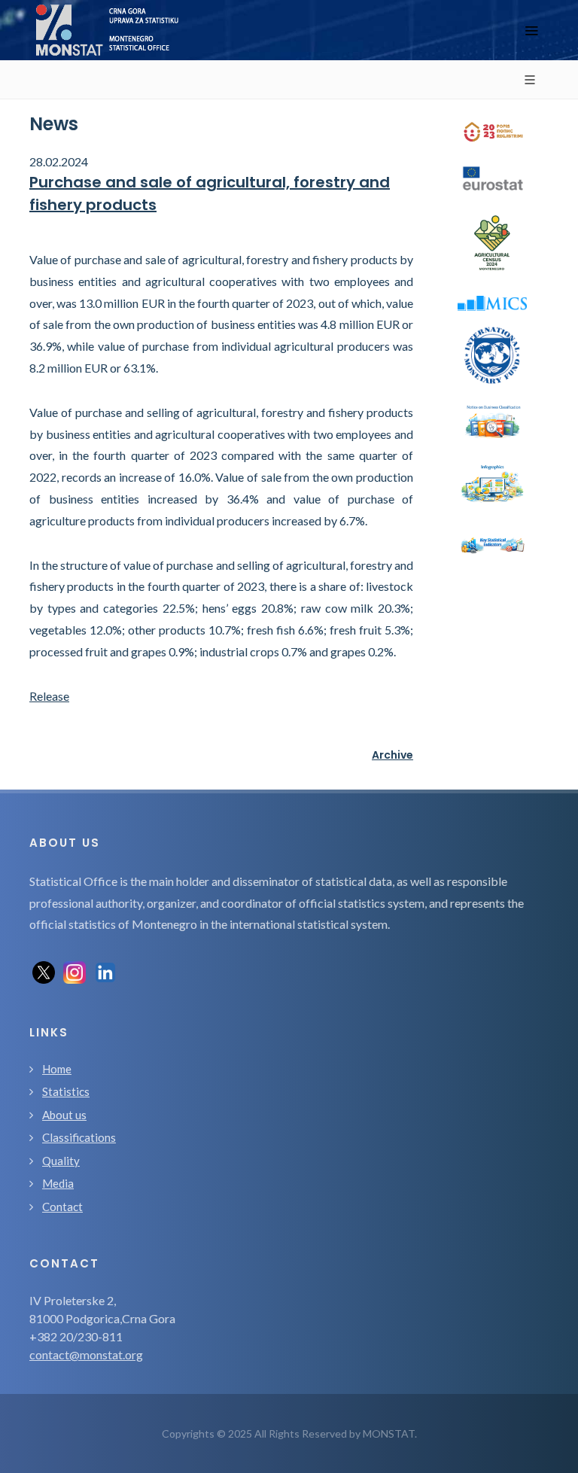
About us (64, 1114)
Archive (392, 754)
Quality (61, 1160)
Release (49, 696)
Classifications (79, 1137)
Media (58, 1183)
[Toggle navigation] (531, 30)
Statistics (66, 1091)
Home (56, 1069)
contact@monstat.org (86, 1354)
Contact (62, 1206)
